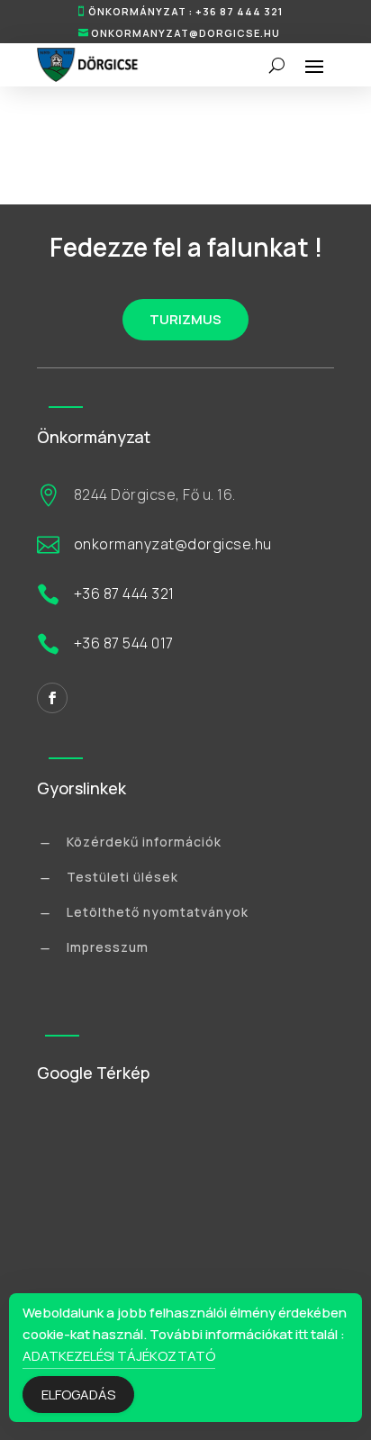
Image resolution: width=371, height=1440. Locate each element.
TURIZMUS (185, 319)
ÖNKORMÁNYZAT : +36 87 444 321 (185, 11)
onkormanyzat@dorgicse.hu (185, 33)
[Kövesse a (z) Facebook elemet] (52, 698)
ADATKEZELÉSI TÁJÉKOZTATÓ (119, 1355)
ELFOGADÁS (78, 1394)
